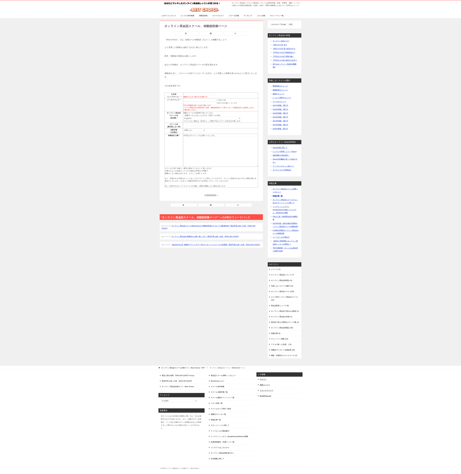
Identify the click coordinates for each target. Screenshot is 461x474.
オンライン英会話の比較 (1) (281, 317)
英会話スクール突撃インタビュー (223, 375)
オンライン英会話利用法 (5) (281, 280)
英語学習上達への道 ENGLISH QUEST (177, 381)
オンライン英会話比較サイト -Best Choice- (178, 386)
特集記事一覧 (278, 196)
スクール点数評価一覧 (219, 392)
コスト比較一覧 (217, 403)
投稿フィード (265, 385)
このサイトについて (168, 16)
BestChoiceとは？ (217, 381)
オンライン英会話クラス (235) (282, 291)
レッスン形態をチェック (282, 98)
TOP (183, 368)
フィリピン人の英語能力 (220, 431)
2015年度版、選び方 (280, 113)
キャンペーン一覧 (277, 16)
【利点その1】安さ (280, 45)
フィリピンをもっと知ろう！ (283, 166)
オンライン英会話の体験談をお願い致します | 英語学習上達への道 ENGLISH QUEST (205, 236)
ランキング (248, 16)
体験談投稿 (203, 16)
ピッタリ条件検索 (187, 16)
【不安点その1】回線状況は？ (284, 52)
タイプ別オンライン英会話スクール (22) (284, 298)
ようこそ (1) (275, 269)
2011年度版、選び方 (280, 129)
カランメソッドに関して (220, 425)
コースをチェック (279, 102)
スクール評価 (234, 16)
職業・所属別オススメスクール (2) (284, 355)
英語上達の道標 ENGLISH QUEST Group (178, 375)
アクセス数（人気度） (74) (281, 344)
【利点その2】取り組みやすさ (284, 49)
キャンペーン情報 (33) (279, 339)
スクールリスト (218, 16)
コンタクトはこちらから (220, 447)
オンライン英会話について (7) (282, 275)
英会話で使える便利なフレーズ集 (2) (285, 322)
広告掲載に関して (217, 459)
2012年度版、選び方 (280, 125)
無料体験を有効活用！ (281, 155)
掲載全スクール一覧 (218, 414)
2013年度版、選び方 (280, 121)
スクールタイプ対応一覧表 (221, 409)
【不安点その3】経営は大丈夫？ (285, 60)
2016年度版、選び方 (280, 109)
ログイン (263, 379)
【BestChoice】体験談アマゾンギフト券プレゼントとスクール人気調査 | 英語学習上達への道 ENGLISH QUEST (215, 245)
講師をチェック (278, 94)
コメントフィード (266, 390)
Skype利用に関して (280, 148)
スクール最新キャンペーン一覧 (222, 398)
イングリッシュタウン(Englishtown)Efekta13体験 (229, 436)
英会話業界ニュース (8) (280, 306)
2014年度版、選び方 (280, 117)
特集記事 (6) (275, 333)
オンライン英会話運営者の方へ (222, 453)
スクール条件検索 (217, 386)
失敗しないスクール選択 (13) (282, 286)
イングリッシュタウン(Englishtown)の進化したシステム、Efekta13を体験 (284, 210)
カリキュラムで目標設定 (282, 170)
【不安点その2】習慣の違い (283, 56)
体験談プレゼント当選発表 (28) (283, 350)
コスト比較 (261, 16)
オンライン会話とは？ (281, 41)
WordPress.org (265, 396)
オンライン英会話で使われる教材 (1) (285, 311)
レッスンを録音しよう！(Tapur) (285, 151)
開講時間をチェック (280, 90)
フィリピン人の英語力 (281, 237)
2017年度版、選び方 (280, 105)
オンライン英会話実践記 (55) (282, 328)
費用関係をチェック (280, 86)
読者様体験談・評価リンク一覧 (222, 442)
